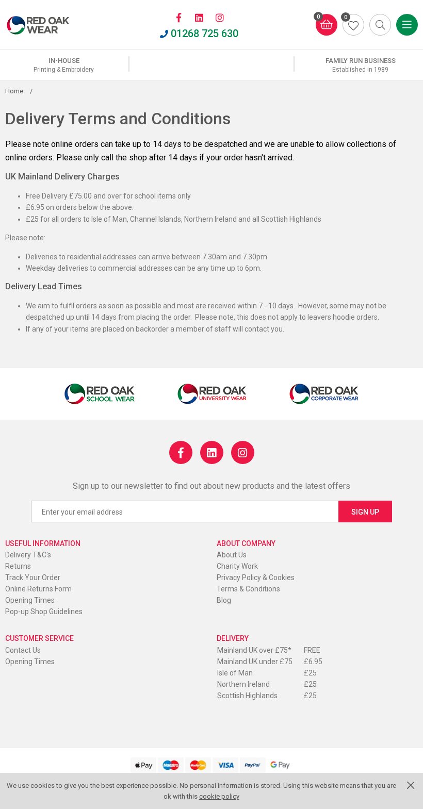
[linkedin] (199, 17)
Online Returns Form (38, 589)
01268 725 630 (204, 33)
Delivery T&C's (28, 555)
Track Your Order (32, 577)
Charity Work (237, 566)
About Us (232, 555)
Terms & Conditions (248, 589)
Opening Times (30, 600)
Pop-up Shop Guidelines (44, 611)
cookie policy (219, 796)
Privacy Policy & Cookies (256, 577)
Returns (18, 566)
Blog (224, 600)
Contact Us (23, 650)
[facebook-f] (178, 17)
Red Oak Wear (49, 25)
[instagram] (220, 17)
